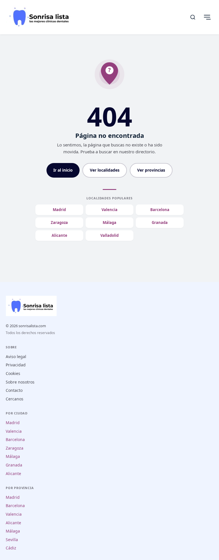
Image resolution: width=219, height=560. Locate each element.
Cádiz (11, 548)
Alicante (59, 235)
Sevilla (12, 539)
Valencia (109, 209)
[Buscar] (192, 17)
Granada (160, 222)
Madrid (59, 209)
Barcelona (159, 209)
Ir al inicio (63, 170)
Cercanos (14, 399)
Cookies (13, 373)
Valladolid (109, 235)
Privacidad (16, 365)
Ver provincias (151, 170)
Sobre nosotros (20, 382)
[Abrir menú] (207, 17)
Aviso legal (16, 356)
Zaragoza (59, 222)
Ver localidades (104, 170)
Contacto (14, 390)
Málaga (109, 222)
